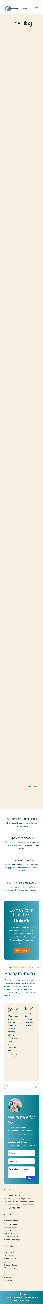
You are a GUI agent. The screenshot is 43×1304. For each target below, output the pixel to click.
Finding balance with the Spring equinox (20, 412)
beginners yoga (10, 1224)
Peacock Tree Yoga (24, 1297)
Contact (7, 1278)
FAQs (6, 1274)
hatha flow (9, 1233)
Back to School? (16, 107)
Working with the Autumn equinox (21, 39)
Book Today (21, 950)
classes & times (11, 1221)
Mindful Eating (15, 688)
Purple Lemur (24, 1300)
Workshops (9, 1255)
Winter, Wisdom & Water (20, 756)
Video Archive (10, 1268)
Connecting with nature (20, 378)
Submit (30, 1178)
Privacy (34, 1297)
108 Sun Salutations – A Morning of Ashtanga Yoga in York (20, 550)
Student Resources (12, 1265)
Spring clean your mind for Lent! (21, 443)
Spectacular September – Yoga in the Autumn (21, 478)
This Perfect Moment (19, 312)
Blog (6, 1271)
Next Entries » (33, 786)
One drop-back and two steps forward (20, 175)
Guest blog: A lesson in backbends (19, 140)
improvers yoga (10, 1227)
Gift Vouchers (10, 1259)
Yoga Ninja (12, 621)
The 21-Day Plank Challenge (17, 244)
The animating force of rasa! (19, 279)
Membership (9, 1252)
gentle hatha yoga (12, 1240)
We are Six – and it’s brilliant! (18, 345)
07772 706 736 (14, 1195)
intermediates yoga (12, 1236)
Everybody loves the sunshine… (18, 209)
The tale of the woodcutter (15, 73)
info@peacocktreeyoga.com (19, 1198)
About (7, 1262)
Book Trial (8, 1281)
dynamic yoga (10, 1230)
